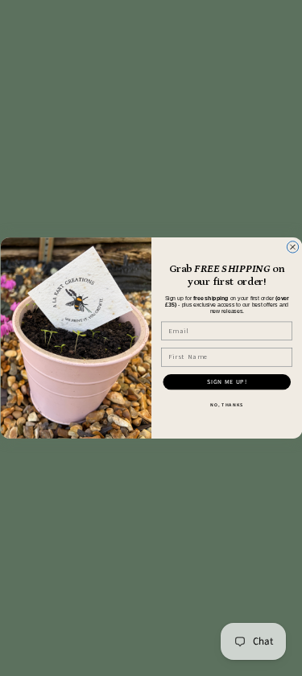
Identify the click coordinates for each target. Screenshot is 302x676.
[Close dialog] (292, 247)
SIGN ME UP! (226, 382)
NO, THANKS (226, 405)
